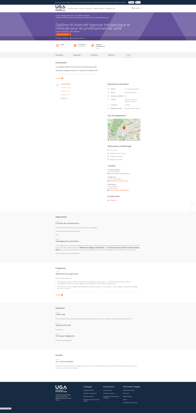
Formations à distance (109, 393)
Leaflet (126, 140)
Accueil (58, 15)
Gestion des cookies (6, 408)
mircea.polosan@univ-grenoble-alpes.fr (119, 173)
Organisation (77, 55)
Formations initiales (73, 8)
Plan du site (126, 393)
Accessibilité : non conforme (130, 402)
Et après (128, 55)
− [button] (109, 122)
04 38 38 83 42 (113, 188)
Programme (94, 55)
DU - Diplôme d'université (82, 15)
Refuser (138, 2)
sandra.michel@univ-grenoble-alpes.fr (119, 190)
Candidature (113, 200)
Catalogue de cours (110, 8)
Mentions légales (127, 396)
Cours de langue (107, 390)
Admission (111, 55)
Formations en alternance (85, 8)
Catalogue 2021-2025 (67, 15)
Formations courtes (98, 8)
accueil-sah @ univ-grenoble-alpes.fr (70, 253)
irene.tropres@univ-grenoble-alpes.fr (119, 181)
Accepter (131, 2)
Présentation (59, 55)
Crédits (125, 399)
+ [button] (109, 120)
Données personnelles (129, 390)
